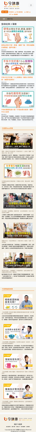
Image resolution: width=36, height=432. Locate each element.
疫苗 (27, 12)
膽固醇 (16, 14)
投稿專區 (28, 426)
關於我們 (13, 426)
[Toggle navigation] (31, 5)
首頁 (4, 19)
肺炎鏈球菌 (20, 12)
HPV (10, 14)
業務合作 (18, 426)
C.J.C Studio (21, 431)
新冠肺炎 (11, 12)
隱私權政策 (8, 426)
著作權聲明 (23, 426)
